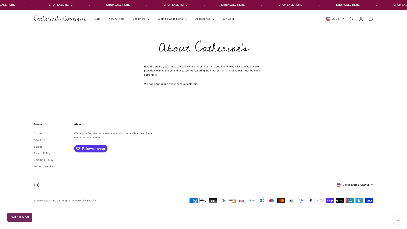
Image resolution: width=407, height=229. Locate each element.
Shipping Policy (43, 159)
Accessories (202, 18)
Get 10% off (20, 217)
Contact (38, 133)
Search (38, 146)
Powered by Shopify (83, 200)
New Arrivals (116, 18)
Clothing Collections (170, 18)
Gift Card (228, 18)
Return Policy (42, 153)
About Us (39, 139)
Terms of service (44, 166)
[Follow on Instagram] (37, 185)
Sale (97, 18)
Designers (139, 18)
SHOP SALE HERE (58, 4)
